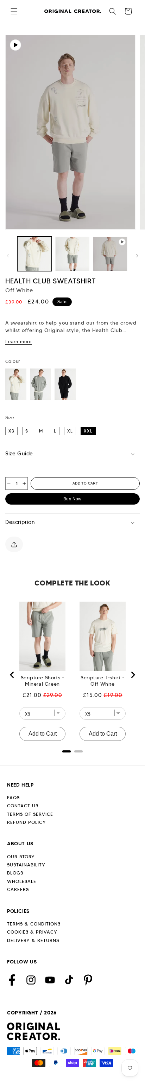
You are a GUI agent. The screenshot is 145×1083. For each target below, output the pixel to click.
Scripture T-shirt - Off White (102, 680)
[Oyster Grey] (40, 384)
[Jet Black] (65, 384)
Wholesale (21, 881)
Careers (18, 889)
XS (11, 431)
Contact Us (22, 806)
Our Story (21, 857)
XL (70, 431)
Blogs (15, 873)
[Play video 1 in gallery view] (110, 254)
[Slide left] (7, 255)
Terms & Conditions (34, 924)
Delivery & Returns (33, 940)
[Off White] (15, 384)
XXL (88, 431)
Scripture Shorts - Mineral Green (42, 680)
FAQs (13, 798)
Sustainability (26, 865)
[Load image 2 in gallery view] (72, 254)
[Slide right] (137, 255)
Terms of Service (30, 814)
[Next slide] (133, 675)
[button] (14, 11)
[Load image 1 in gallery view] (34, 254)
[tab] (66, 751)
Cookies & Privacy (32, 932)
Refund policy (26, 822)
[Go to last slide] (12, 675)
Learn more (18, 341)
